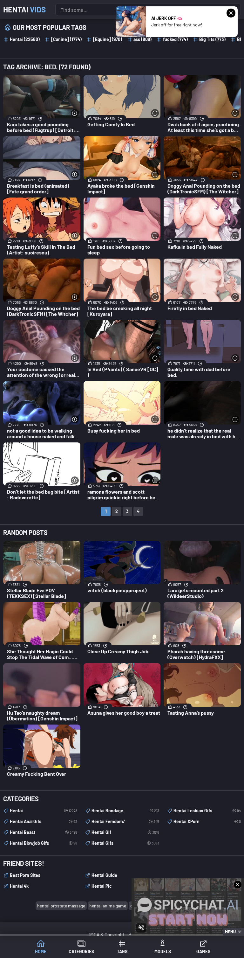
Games (203, 951)
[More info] (75, 113)
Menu (230, 931)
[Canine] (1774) (66, 39)
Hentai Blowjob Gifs (43, 843)
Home (40, 951)
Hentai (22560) (25, 39)
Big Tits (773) (212, 39)
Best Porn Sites (25, 875)
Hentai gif (125, 832)
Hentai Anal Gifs (43, 821)
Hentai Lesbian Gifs (207, 810)
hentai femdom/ (125, 821)
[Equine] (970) (107, 39)
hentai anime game (107, 905)
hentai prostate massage (61, 905)
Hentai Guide (104, 875)
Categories (81, 951)
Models (162, 951)
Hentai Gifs (125, 843)
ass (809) (142, 39)
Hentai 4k (19, 886)
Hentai (24, 9)
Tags (122, 951)
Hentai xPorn (207, 821)
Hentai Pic (102, 886)
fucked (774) (175, 39)
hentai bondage (125, 810)
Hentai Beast (43, 832)
